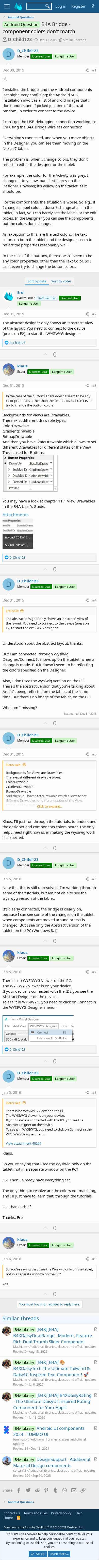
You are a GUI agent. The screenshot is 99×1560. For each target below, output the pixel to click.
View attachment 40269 (23, 1143)
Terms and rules (35, 1513)
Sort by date (37, 281)
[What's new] (93, 6)
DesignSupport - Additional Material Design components (51, 1462)
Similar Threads (74, 40)
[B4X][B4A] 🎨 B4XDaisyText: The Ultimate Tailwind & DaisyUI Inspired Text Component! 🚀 (51, 1368)
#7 (94, 971)
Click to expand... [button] (49, 806)
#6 (94, 879)
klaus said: (13, 764)
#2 (94, 313)
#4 (94, 600)
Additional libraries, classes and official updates (62, 1347)
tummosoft (21, 1439)
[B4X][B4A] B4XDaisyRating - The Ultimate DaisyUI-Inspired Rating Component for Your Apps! (52, 1401)
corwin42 (19, 1470)
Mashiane (20, 1347)
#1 (94, 70)
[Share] (87, 70)
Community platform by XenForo (44, 1527)
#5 (94, 754)
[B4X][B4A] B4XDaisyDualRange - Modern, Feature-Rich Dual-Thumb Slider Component (53, 1335)
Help (78, 1513)
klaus (22, 365)
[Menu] (7, 6)
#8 (94, 1092)
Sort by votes (61, 281)
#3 (94, 385)
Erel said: (12, 610)
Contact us (12, 1513)
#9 (94, 1258)
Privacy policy (61, 1513)
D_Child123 (20, 39)
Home (8, 1517)
